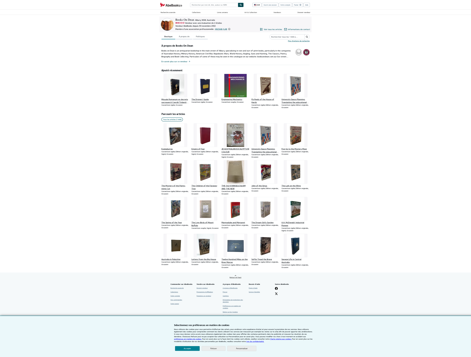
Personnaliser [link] (242, 348)
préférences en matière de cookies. (188, 339)
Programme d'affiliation (205, 292)
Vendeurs (277, 12)
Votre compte (285, 5)
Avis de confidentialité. (255, 341)
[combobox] (214, 5)
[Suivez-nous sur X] (276, 294)
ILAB (225, 29)
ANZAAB (218, 29)
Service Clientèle (254, 292)
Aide (306, 5)
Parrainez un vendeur (204, 296)
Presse (225, 292)
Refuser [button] (213, 348)
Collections (196, 12)
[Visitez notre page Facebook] (276, 288)
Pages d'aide (253, 288)
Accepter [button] (187, 348)
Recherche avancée (168, 12)
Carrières (226, 296)
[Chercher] (240, 5)
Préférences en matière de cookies (232, 307)
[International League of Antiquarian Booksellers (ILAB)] (306, 55)
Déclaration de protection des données (233, 301)
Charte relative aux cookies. (281, 339)
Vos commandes (176, 300)
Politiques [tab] (200, 36)
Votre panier (174, 304)
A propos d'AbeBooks (230, 288)
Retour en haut (235, 277)
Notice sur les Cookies (230, 312)
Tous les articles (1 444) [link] (172, 119)
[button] (229, 29)
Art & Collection (250, 12)
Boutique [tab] (168, 36)
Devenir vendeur (304, 12)
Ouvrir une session (270, 5)
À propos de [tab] (184, 36)
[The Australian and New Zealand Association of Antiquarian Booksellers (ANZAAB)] (298, 55)
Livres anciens (222, 12)
